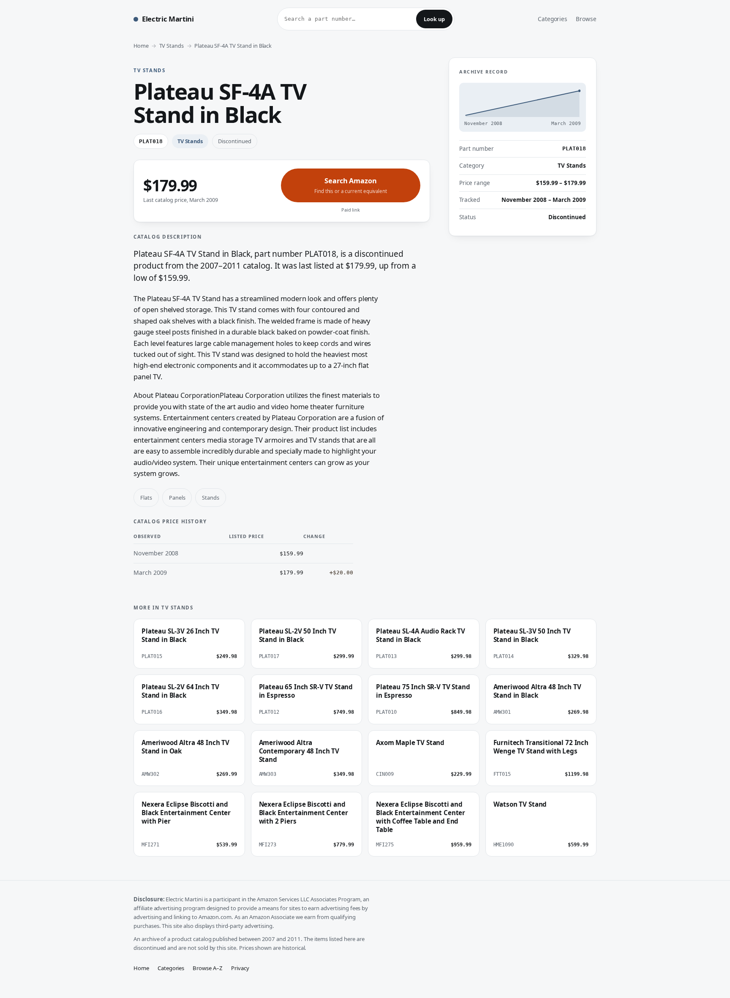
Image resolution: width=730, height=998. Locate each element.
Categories (553, 19)
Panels (177, 497)
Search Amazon (350, 185)
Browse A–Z (208, 968)
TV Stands (171, 45)
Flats (146, 497)
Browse (586, 19)
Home (141, 45)
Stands (210, 497)
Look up (434, 19)
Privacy (240, 968)
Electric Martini (168, 19)
